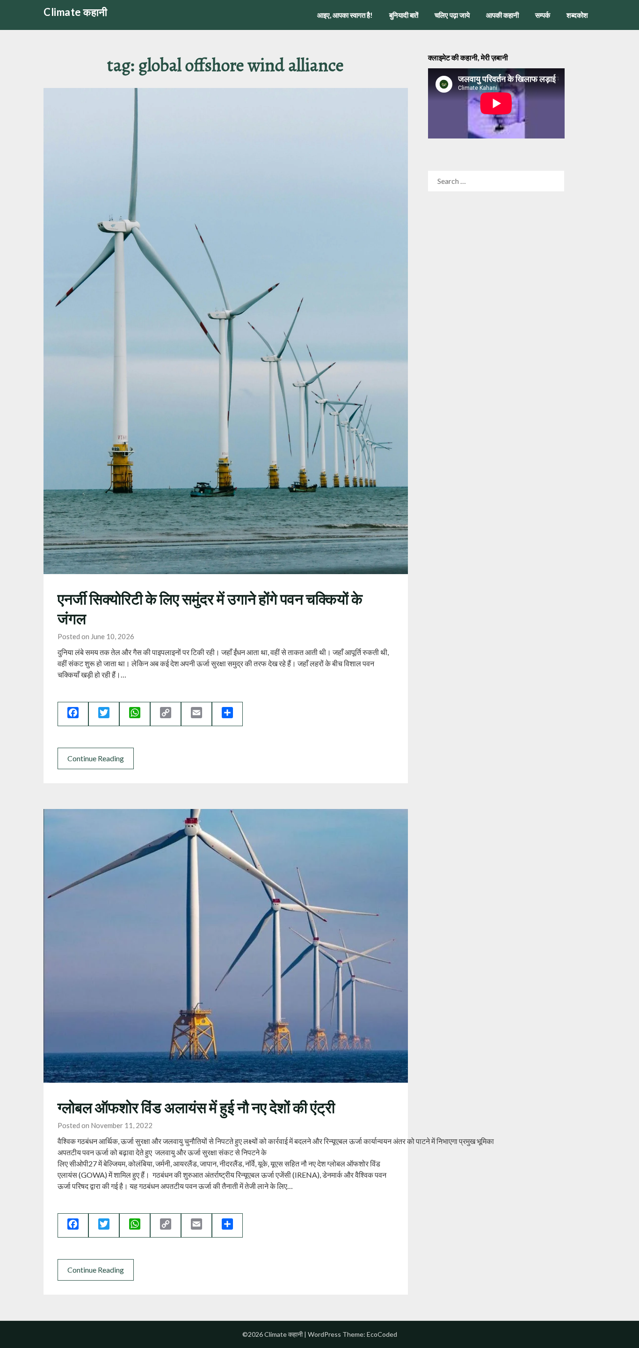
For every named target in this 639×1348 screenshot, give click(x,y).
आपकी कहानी (502, 15)
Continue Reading (95, 758)
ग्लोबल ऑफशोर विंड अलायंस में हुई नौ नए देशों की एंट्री (196, 1107)
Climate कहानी (76, 12)
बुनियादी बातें (403, 15)
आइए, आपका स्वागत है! (345, 15)
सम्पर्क (542, 15)
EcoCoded (382, 1334)
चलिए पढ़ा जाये (452, 15)
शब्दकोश (577, 15)
